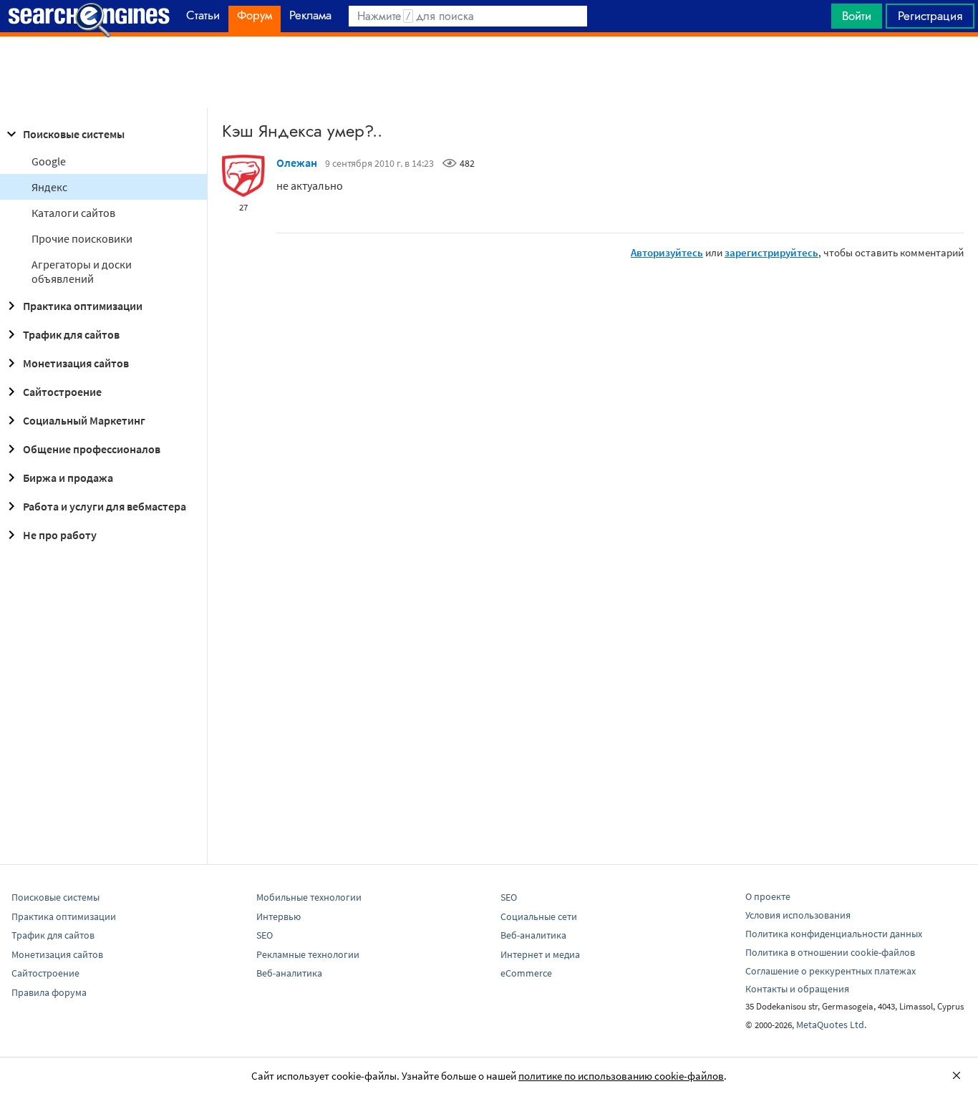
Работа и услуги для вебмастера (104, 506)
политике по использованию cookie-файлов (621, 1076)
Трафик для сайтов (71, 334)
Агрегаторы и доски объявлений (82, 271)
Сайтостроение (62, 391)
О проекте (767, 896)
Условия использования (798, 915)
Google (49, 161)
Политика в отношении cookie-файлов (830, 952)
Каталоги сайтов (73, 212)
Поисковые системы (74, 134)
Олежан (296, 162)
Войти (856, 15)
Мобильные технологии (309, 897)
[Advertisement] (489, 72)
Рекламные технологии (307, 954)
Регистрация (930, 15)
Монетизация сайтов (76, 363)
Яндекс (49, 187)
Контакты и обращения (797, 988)
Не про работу (60, 535)
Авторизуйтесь (667, 252)
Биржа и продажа (68, 477)
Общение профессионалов (91, 449)
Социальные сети (538, 916)
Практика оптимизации (82, 306)
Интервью (278, 916)
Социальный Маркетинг (84, 420)
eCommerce (526, 973)
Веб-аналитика (289, 973)
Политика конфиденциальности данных (833, 933)
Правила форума (49, 992)
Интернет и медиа (540, 954)
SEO (264, 935)
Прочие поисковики (82, 238)
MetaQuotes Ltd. (831, 1024)
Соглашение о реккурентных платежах (830, 970)
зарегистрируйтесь (771, 252)
